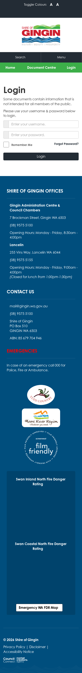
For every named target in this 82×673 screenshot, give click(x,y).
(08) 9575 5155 (21, 260)
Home (10, 67)
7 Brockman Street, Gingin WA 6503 (38, 218)
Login (71, 67)
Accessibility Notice (18, 652)
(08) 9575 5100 (21, 225)
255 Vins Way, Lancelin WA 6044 (35, 252)
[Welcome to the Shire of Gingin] (41, 35)
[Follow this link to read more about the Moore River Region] (41, 419)
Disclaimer (37, 647)
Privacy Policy (14, 647)
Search (20, 57)
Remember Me (21, 145)
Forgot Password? (66, 144)
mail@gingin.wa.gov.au (29, 306)
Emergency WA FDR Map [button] (39, 607)
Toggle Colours (35, 4)
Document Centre (41, 67)
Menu (61, 57)
